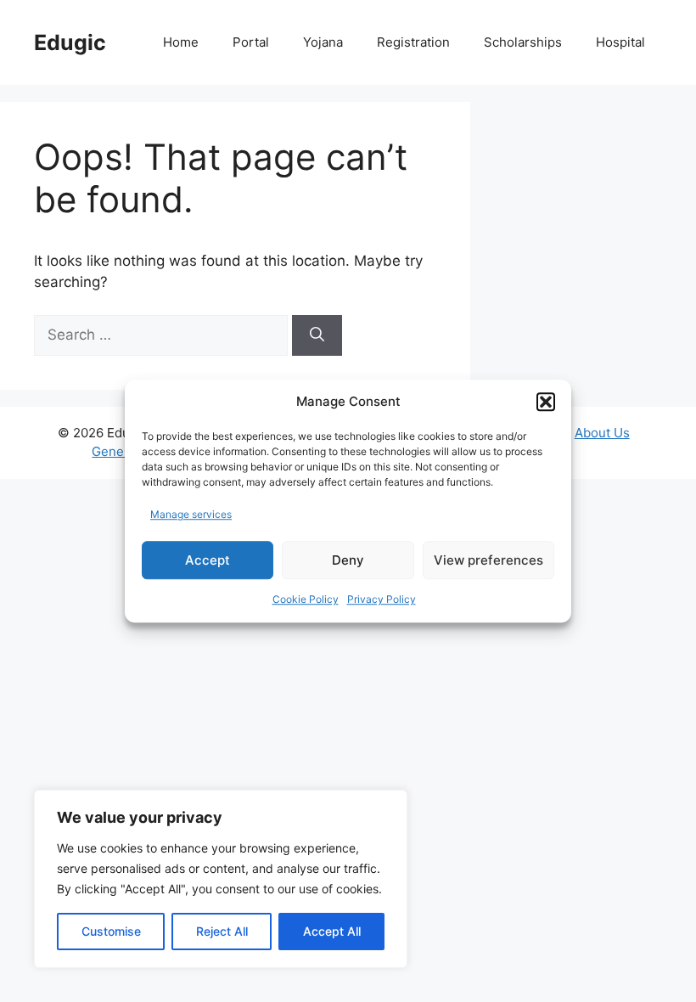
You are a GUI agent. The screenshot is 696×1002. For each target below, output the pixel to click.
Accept (207, 560)
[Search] (317, 335)
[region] (220, 879)
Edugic (70, 42)
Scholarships (523, 42)
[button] (545, 402)
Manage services (191, 514)
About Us (602, 433)
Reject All (222, 931)
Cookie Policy (305, 599)
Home (181, 42)
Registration (413, 42)
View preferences (488, 560)
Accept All (332, 931)
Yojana (323, 42)
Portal (251, 42)
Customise (111, 931)
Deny (348, 560)
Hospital (620, 42)
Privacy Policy (381, 599)
